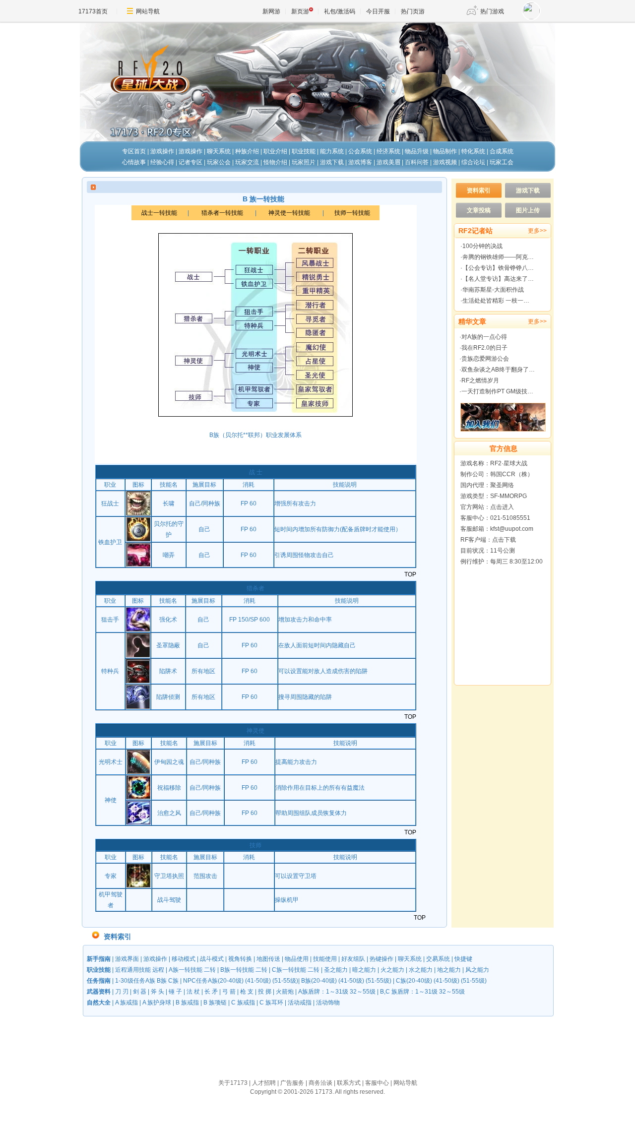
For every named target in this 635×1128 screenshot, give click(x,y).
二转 (210, 969)
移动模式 (183, 958)
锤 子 (175, 991)
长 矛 (211, 991)
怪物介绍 (275, 162)
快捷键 (463, 958)
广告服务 (292, 1082)
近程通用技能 (133, 969)
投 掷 (264, 991)
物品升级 (417, 151)
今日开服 (378, 11)
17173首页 (93, 11)
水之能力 (421, 969)
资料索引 (479, 190)
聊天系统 (219, 151)
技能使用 (325, 958)
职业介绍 (275, 151)
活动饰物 (328, 1002)
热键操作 (381, 958)
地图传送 (268, 958)
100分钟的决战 (482, 246)
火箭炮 (285, 991)
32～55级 (363, 991)
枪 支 (247, 991)
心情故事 (134, 162)
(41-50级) (258, 980)
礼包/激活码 (339, 11)
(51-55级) (285, 980)
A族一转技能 (185, 969)
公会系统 (360, 151)
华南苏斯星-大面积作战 (493, 289)
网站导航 (148, 11)
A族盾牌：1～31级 (323, 991)
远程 (158, 969)
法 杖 (193, 991)
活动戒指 (300, 1002)
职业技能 (304, 151)
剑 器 (139, 991)
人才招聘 (264, 1082)
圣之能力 (336, 969)
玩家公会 (219, 162)
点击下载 (504, 539)
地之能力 (449, 969)
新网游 (271, 11)
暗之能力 (364, 969)
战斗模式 (212, 958)
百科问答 (417, 162)
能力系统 (332, 151)
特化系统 (473, 151)
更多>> (537, 230)
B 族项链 (215, 1002)
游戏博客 (360, 162)
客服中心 (377, 1082)
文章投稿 (479, 210)
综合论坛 (473, 162)
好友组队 (353, 958)
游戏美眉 (388, 162)
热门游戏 (492, 11)
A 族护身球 (156, 1002)
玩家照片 (304, 162)
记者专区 (190, 162)
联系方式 (349, 1082)
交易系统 (438, 958)
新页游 (300, 11)
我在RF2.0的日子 (484, 347)
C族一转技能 (289, 969)
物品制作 (445, 151)
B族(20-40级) (319, 980)
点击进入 (502, 506)
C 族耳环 (271, 1002)
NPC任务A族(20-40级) (213, 980)
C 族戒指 (243, 1002)
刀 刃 (121, 991)
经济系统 (388, 151)
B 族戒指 (187, 1002)
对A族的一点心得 (484, 336)
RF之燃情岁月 (480, 380)
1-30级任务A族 (135, 980)
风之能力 (477, 969)
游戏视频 (445, 162)
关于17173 (233, 1082)
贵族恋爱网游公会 (485, 358)
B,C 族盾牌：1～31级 (409, 991)
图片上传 (528, 210)
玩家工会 (501, 162)
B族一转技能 (237, 969)
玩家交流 (247, 162)
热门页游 (413, 11)
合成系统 (501, 151)
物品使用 (297, 958)
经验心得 (162, 162)
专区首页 (134, 151)
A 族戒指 (126, 1002)
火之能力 (392, 969)
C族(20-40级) (414, 980)
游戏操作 (162, 151)
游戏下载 (332, 162)
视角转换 (240, 958)
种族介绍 (247, 151)
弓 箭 (229, 991)
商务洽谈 (320, 1082)
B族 (162, 980)
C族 (173, 980)
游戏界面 (127, 958)
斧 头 (157, 991)
